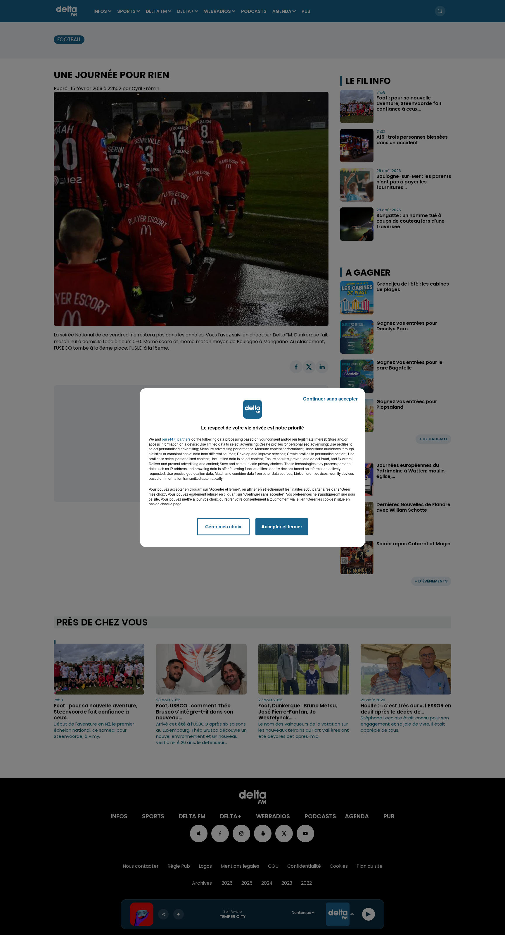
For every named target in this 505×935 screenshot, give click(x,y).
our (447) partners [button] (176, 439)
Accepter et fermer (281, 526)
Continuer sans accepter (330, 398)
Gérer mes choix (223, 526)
